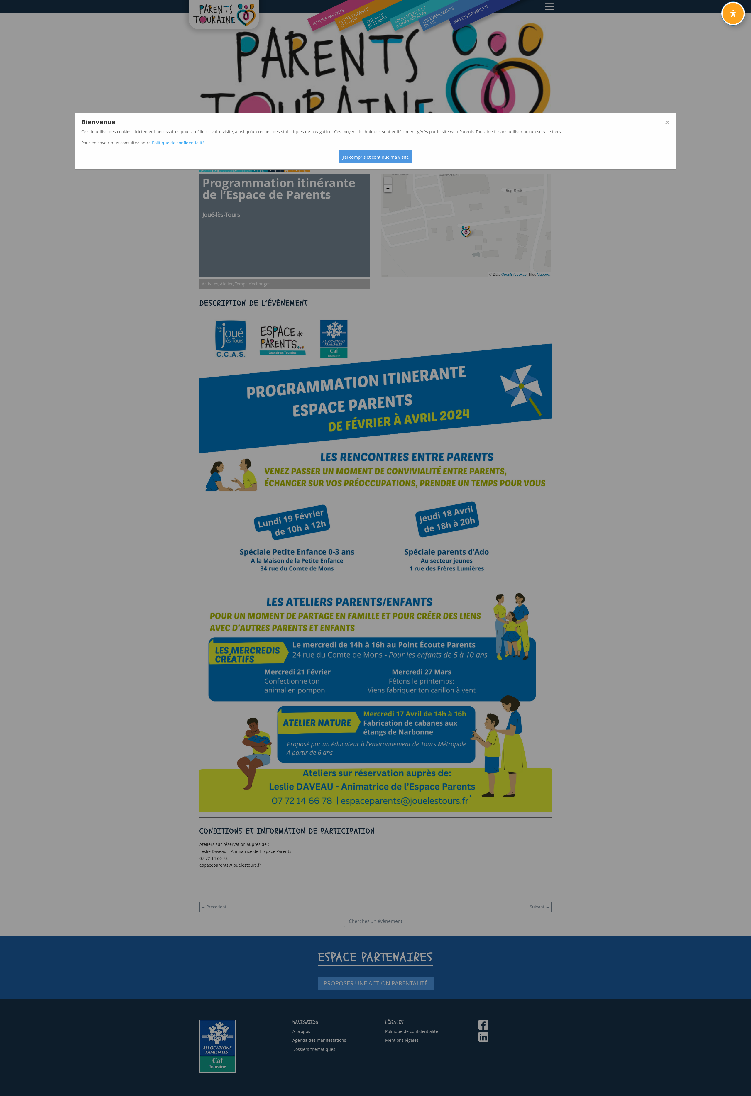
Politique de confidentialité (178, 142)
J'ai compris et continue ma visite (376, 157)
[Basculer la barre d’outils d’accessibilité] (733, 13)
